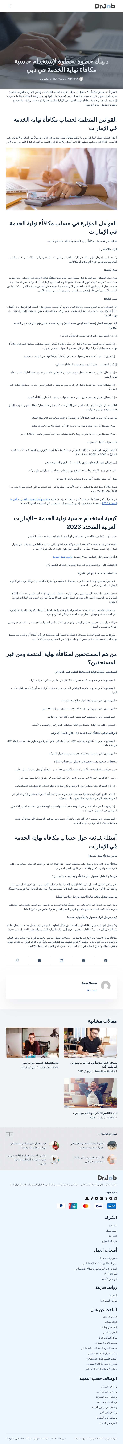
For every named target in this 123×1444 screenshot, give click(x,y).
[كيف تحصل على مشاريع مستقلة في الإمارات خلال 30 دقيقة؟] (54, 1145)
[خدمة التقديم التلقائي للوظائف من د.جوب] (90, 1093)
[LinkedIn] (61, 960)
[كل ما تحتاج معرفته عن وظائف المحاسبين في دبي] (112, 1159)
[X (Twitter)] (84, 960)
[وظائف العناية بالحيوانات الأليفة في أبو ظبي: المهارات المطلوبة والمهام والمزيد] (54, 1159)
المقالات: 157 (92, 990)
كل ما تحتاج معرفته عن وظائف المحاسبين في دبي (88, 1159)
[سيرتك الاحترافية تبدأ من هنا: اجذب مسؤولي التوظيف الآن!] (90, 1043)
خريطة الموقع (109, 1241)
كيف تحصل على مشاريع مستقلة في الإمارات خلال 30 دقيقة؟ (28, 1145)
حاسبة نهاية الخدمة (63, 556)
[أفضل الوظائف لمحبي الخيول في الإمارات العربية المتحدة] (112, 1145)
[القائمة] (9, 6)
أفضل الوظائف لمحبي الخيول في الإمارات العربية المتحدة (87, 1145)
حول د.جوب (44, 79)
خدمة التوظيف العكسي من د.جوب (41, 1062)
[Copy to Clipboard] (17, 960)
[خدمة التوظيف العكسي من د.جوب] (32, 1043)
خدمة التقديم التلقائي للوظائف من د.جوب (95, 1113)
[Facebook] (106, 960)
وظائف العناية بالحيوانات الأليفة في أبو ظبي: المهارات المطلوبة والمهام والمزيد (27, 1159)
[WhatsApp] (39, 960)
